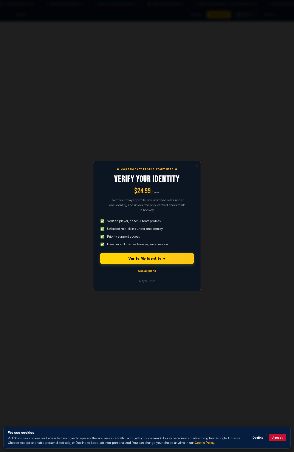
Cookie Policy (204, 442)
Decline (257, 437)
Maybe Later (147, 281)
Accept (277, 437)
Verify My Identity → (147, 258)
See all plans (147, 270)
